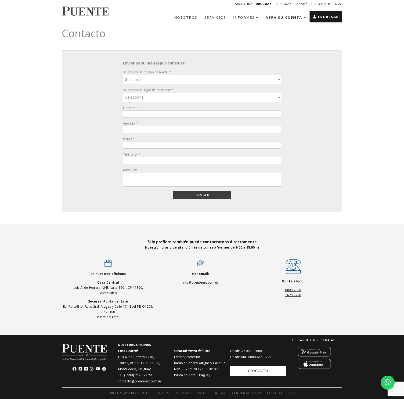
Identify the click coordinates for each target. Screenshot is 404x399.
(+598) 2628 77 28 (138, 375)
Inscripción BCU (212, 393)
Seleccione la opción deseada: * (147, 72)
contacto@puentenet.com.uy (140, 381)
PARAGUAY (283, 4)
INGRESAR (328, 16)
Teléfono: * (131, 154)
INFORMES (244, 17)
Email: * (129, 138)
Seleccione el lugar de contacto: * (148, 90)
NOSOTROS (185, 17)
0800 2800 (293, 290)
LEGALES (162, 393)
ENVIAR (202, 195)
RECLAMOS (183, 393)
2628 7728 (293, 295)
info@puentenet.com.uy (201, 282)
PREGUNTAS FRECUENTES (129, 393)
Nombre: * (131, 108)
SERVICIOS (215, 17)
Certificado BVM (246, 393)
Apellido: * (130, 123)
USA (338, 4)
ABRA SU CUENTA (284, 17)
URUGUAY (263, 4)
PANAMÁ (301, 4)
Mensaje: (130, 169)
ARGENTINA (243, 4)
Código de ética (281, 393)
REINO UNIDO (321, 4)
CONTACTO (258, 370)
